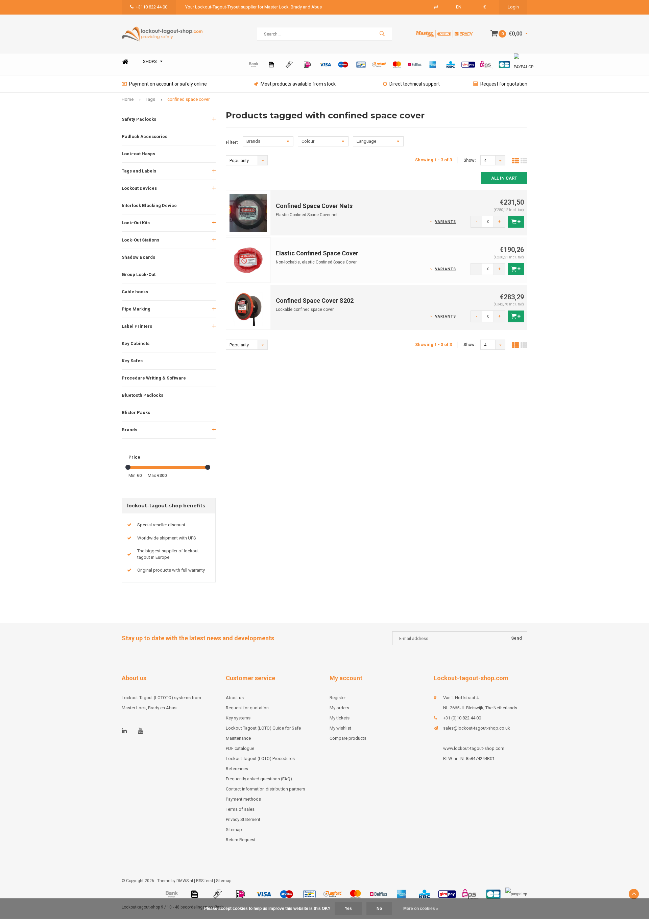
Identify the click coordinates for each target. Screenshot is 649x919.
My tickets (340, 717)
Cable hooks (135, 291)
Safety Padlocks (139, 119)
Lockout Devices (139, 188)
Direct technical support (414, 84)
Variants (445, 222)
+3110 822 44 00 (151, 6)
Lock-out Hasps (138, 153)
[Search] (382, 34)
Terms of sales (240, 809)
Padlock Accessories (144, 136)
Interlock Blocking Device (149, 205)
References (237, 768)
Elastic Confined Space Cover (317, 253)
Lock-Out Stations (140, 240)
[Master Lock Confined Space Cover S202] (248, 306)
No (379, 908)
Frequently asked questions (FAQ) (259, 778)
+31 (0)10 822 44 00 (462, 717)
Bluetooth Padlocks (142, 395)
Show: (469, 160)
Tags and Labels (139, 171)
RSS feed (204, 880)
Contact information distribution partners (265, 788)
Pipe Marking (136, 309)
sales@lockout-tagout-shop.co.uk (476, 728)
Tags (150, 99)
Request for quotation (503, 84)
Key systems (238, 717)
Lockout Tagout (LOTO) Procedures (260, 758)
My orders (339, 707)
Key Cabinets (135, 343)
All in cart (504, 178)
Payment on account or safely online (168, 84)
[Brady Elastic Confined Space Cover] (248, 259)
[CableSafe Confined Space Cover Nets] (248, 212)
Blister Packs (136, 412)
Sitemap (234, 829)
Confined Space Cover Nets (314, 205)
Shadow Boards (138, 257)
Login (513, 6)
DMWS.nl (184, 880)
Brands (129, 429)
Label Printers (137, 326)
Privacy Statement (243, 819)
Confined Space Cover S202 (315, 300)
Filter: (232, 142)
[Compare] (436, 6)
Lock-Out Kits (136, 222)
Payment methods (243, 799)
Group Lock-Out (138, 274)
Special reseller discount (161, 524)
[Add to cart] (516, 222)
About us (235, 697)
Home (125, 61)
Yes (348, 908)
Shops (150, 61)
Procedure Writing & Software (154, 378)
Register (338, 697)
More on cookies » (420, 908)
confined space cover (188, 99)
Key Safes (132, 360)
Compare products (348, 738)
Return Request (241, 839)
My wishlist (340, 728)
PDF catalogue (240, 748)
